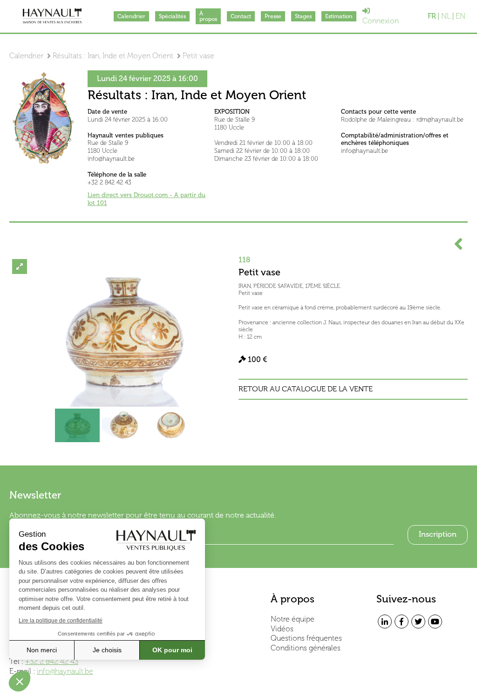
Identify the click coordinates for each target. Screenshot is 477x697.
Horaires (179, 619)
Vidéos (282, 628)
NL (445, 16)
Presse (273, 16)
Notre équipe (292, 619)
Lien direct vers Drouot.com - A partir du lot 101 (146, 198)
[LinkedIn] (385, 622)
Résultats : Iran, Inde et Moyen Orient (113, 55)
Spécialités (172, 16)
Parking (177, 638)
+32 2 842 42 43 (51, 661)
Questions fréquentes (306, 638)
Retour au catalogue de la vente (305, 389)
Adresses (180, 628)
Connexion (380, 20)
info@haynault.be (65, 671)
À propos (208, 16)
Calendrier (131, 16)
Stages (303, 16)
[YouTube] (435, 622)
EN (460, 16)
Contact (241, 16)
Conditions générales (306, 647)
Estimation (339, 16)
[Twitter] (418, 622)
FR (432, 16)
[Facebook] (402, 622)
